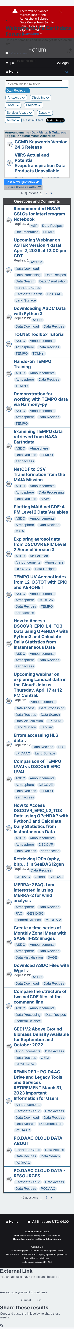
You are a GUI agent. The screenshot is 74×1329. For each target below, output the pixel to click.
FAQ (19, 913)
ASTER (36, 262)
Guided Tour (27, 60)
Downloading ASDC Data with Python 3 (40, 311)
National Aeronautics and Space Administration (37, 1239)
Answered (15, 97)
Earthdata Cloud (28, 288)
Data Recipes (52, 226)
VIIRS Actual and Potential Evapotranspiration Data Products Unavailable (40, 163)
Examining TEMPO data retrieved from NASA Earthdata (38, 437)
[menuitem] (63, 63)
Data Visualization (53, 281)
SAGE (52, 957)
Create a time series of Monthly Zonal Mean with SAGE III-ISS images (40, 933)
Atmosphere (25, 347)
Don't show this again (18, 53)
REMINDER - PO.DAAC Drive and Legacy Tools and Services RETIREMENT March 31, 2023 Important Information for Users (38, 1085)
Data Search (25, 281)
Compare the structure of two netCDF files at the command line (40, 997)
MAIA (45, 499)
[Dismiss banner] (60, 11)
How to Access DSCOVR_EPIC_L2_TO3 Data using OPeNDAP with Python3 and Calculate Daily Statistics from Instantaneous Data (41, 818)
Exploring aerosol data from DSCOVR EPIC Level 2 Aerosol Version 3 (40, 544)
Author (12, 120)
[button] (46, 193)
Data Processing (28, 275)
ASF (34, 226)
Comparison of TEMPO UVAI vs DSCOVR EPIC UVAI (37, 766)
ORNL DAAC (25, 1064)
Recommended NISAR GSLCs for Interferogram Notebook (39, 214)
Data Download (27, 269)
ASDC (37, 320)
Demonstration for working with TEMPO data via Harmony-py (41, 399)
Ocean (40, 877)
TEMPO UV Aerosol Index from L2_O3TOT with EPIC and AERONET (40, 582)
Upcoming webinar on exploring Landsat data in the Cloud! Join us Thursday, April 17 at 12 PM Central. (40, 685)
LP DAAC (54, 294)
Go (39, 1300)
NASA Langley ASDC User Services (43, 1235)
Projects (32, 105)
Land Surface (26, 300)
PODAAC (23, 1130)
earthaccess (25, 461)
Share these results (21, 187)
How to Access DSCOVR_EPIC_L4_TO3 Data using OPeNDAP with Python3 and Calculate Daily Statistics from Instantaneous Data (41, 634)
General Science (28, 920)
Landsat (47, 727)
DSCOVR (23, 569)
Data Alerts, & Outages (47, 132)
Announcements (42, 341)
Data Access (25, 708)
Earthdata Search (29, 294)
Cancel (26, 1300)
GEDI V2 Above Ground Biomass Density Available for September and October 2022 (41, 1036)
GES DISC (35, 913)
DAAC (11, 105)
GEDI (45, 1058)
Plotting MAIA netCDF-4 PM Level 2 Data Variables (41, 509)
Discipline (39, 97)
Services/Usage (18, 112)
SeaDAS (56, 877)
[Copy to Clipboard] (1, 1325)
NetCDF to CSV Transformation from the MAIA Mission (39, 474)
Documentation (27, 232)
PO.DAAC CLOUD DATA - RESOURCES (39, 1173)
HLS (61, 747)
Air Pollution (39, 556)
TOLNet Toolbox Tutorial (39, 334)
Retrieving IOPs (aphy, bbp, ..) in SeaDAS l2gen (39, 861)
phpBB (25, 1251)
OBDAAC (23, 877)
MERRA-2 (53, 920)
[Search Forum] (65, 82)
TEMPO (22, 353)
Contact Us (37, 1247)
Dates (43, 112)
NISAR (48, 232)
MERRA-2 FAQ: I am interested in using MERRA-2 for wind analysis (34, 892)
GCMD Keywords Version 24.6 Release (41, 144)
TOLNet (38, 353)
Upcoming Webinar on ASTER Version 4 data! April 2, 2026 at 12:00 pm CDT (40, 247)
